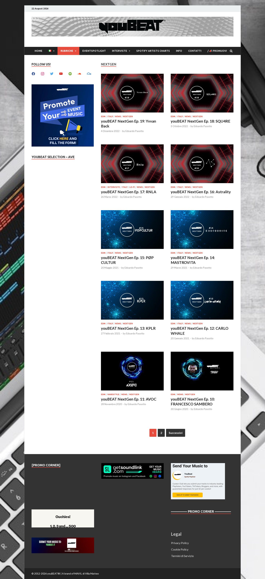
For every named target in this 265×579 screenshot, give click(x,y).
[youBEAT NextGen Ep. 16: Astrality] (202, 164)
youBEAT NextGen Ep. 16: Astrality (201, 191)
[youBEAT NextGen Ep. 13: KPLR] (132, 301)
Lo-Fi (132, 187)
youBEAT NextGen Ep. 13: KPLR (128, 328)
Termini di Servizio (182, 556)
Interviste (119, 50)
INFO (179, 50)
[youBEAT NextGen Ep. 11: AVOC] (132, 372)
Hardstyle (113, 394)
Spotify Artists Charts (153, 50)
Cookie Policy (179, 549)
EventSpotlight (94, 50)
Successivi (175, 432)
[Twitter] (52, 73)
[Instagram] (42, 73)
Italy (110, 116)
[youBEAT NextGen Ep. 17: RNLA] (132, 164)
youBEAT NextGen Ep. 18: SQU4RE (200, 121)
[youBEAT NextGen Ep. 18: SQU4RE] (202, 94)
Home (38, 50)
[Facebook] (33, 73)
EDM (103, 116)
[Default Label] (61, 73)
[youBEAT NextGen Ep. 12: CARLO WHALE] (202, 301)
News (118, 116)
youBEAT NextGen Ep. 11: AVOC (128, 399)
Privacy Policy (180, 543)
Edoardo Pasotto (134, 131)
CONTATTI (194, 50)
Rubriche (67, 50)
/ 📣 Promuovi (217, 50)
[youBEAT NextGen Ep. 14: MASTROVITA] (202, 230)
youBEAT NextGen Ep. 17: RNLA (128, 191)
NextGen (128, 116)
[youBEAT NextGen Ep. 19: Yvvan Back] (132, 94)
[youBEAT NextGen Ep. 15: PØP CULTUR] (132, 230)
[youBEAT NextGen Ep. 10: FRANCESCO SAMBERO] (202, 372)
